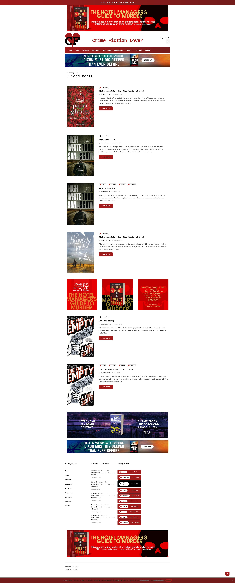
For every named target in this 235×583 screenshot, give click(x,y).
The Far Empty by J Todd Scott (116, 369)
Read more (106, 108)
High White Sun (107, 140)
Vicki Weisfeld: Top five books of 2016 (121, 237)
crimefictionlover (106, 324)
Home (70, 50)
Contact (139, 50)
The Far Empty (106, 321)
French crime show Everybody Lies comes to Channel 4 (103, 473)
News (77, 50)
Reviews (85, 50)
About (147, 50)
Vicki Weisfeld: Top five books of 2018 (121, 91)
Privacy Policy (71, 566)
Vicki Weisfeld (105, 94)
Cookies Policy (71, 570)
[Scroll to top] (227, 574)
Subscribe (118, 50)
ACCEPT (168, 580)
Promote (129, 50)
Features (96, 50)
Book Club (107, 50)
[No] (233, 580)
